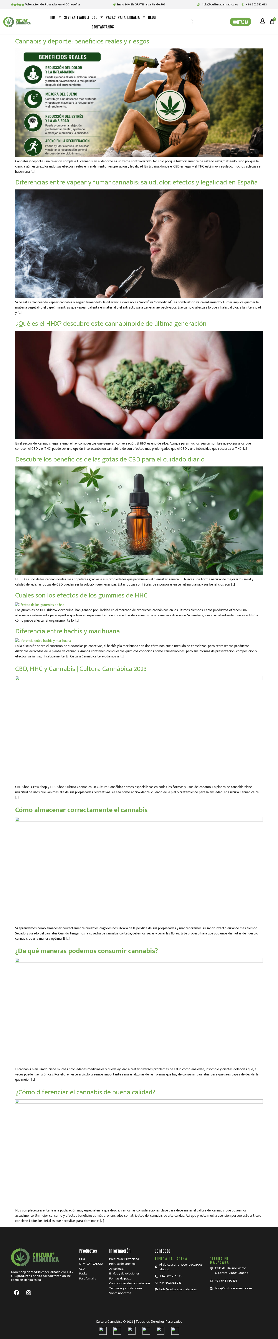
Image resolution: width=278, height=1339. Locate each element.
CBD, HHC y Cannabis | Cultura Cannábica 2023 (81, 669)
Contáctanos (103, 26)
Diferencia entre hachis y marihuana (67, 631)
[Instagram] (28, 1292)
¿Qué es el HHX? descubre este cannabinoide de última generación (111, 323)
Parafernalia (129, 17)
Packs (111, 17)
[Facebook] (16, 1292)
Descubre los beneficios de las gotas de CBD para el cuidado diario (110, 459)
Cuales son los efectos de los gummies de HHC (81, 595)
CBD (94, 17)
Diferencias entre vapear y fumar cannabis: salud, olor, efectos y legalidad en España (136, 182)
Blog (152, 17)
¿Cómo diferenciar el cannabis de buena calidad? (85, 1092)
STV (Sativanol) (76, 17)
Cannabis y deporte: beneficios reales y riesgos (82, 41)
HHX (53, 17)
